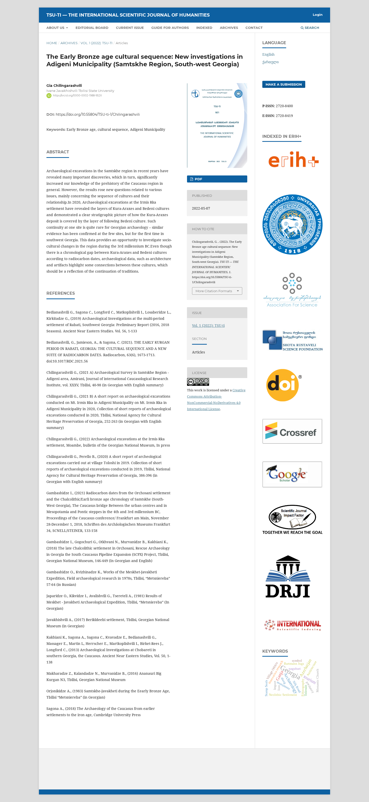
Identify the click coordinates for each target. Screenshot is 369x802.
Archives (69, 43)
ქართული (270, 61)
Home (51, 43)
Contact (254, 28)
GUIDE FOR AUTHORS (170, 28)
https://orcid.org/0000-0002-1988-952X (77, 95)
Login (318, 15)
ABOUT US (55, 28)
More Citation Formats (214, 291)
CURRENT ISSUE (130, 28)
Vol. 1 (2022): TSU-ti (96, 43)
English (268, 54)
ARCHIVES (229, 28)
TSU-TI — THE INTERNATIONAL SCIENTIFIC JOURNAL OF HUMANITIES (128, 15)
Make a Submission (284, 84)
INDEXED (204, 28)
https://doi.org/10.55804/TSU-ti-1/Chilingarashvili (98, 114)
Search (311, 28)
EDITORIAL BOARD (92, 28)
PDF (198, 179)
